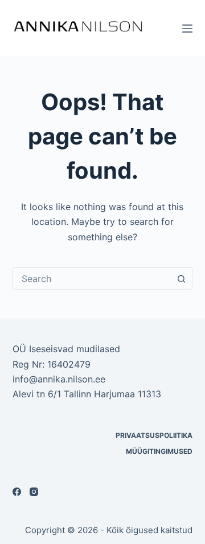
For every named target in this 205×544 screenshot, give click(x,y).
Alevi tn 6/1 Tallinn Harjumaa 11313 (87, 394)
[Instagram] (34, 491)
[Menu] (187, 28)
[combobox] (92, 278)
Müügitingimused (159, 451)
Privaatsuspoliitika (154, 435)
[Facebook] (17, 491)
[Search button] (181, 278)
